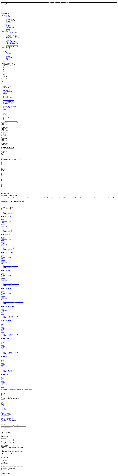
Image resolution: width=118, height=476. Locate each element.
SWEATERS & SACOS (11, 42)
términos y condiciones (9, 444)
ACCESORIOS (6, 47)
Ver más (2, 387)
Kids (4, 61)
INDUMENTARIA (7, 31)
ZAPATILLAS (9, 26)
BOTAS (8, 24)
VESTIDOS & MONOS (11, 35)
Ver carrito (3, 458)
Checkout (3, 464)
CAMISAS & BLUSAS (11, 32)
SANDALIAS (9, 16)
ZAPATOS (8, 21)
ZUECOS (8, 29)
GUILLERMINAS (10, 19)
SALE (4, 54)
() (10, 65)
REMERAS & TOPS (10, 40)
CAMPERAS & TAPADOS (12, 45)
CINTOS (8, 48)
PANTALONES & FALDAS (12, 37)
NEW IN (5, 51)
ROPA (7, 58)
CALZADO (6, 15)
